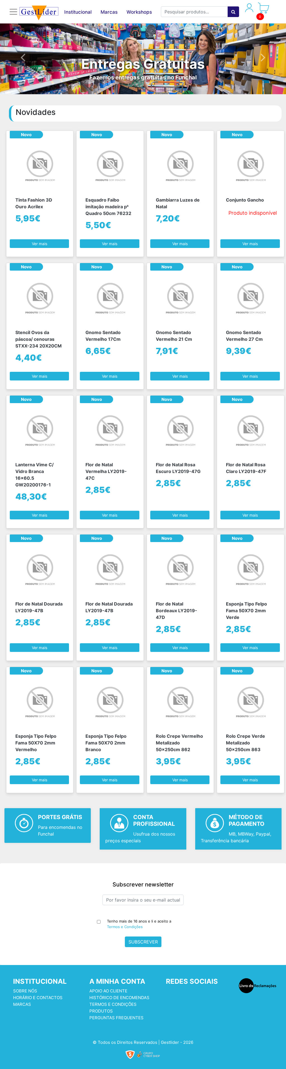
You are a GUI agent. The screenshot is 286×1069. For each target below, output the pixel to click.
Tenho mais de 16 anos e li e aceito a (139, 924)
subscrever (143, 942)
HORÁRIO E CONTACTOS (38, 997)
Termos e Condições (125, 926)
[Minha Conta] (249, 11)
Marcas (109, 12)
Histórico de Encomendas (119, 997)
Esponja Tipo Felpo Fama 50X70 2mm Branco (106, 742)
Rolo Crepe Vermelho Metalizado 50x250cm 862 (179, 742)
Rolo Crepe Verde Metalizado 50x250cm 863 (245, 742)
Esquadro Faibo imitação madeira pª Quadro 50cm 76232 (108, 206)
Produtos (101, 1011)
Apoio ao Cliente (108, 991)
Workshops (139, 12)
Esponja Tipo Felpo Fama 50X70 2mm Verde (246, 610)
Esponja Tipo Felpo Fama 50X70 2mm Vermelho (35, 742)
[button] (23, 57)
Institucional (78, 12)
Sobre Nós (25, 991)
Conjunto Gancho (245, 200)
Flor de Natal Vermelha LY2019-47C (106, 471)
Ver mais (39, 243)
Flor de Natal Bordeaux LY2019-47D (176, 610)
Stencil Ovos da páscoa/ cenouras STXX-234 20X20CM (38, 339)
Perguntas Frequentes (116, 1017)
